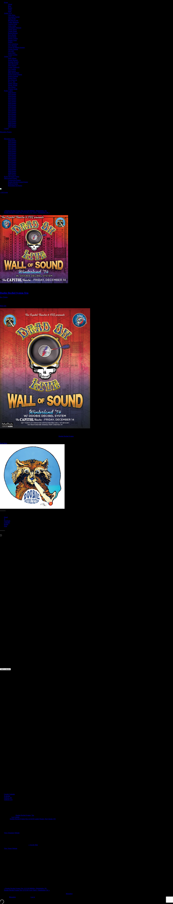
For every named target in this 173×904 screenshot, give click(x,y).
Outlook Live (8, 799)
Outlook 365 (8, 798)
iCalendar (7, 796)
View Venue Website (10, 848)
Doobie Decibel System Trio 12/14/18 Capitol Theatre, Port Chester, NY (33, 819)
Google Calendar (9, 794)
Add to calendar (5, 669)
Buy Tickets (4, 297)
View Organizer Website (12, 833)
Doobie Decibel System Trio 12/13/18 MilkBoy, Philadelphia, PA (25, 211)
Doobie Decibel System (66, 436)
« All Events (4, 192)
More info (3, 306)
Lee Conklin (15, 817)
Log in (33, 897)
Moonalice (69, 893)
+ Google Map (33, 845)
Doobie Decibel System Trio (14, 293)
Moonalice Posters (6, 132)
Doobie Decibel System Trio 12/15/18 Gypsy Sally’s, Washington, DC (27, 212)
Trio (32, 815)
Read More (3, 443)
